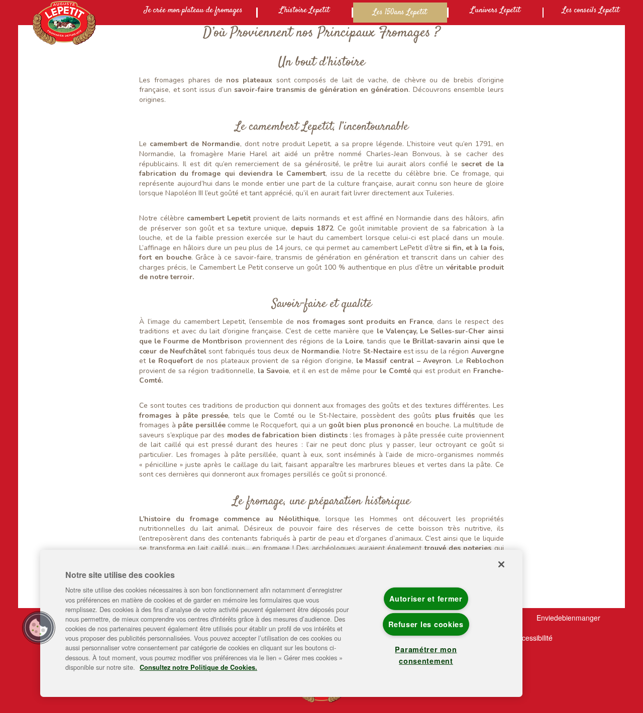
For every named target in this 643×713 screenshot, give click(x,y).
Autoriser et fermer (426, 598)
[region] (281, 623)
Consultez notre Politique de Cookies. (198, 667)
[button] (39, 628)
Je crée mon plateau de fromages (193, 10)
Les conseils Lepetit (590, 10)
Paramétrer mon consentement (426, 655)
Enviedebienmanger (568, 618)
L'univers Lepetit (495, 10)
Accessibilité (533, 638)
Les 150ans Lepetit (400, 12)
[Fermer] (501, 564)
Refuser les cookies (426, 624)
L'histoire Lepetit (304, 10)
